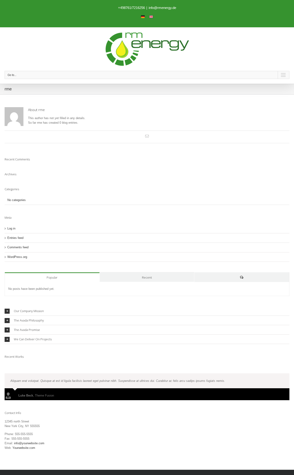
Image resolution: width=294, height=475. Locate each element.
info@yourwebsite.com (29, 443)
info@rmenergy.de (162, 8)
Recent (147, 277)
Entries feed (15, 238)
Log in (11, 228)
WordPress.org (17, 257)
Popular (52, 277)
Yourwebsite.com (23, 448)
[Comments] (241, 277)
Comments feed (17, 247)
